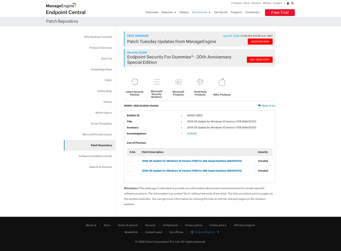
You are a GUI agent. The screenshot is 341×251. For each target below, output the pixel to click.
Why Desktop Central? (98, 36)
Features (167, 12)
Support (236, 12)
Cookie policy (218, 225)
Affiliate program (244, 225)
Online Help (104, 91)
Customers (252, 12)
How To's (106, 58)
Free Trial (280, 12)
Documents (199, 12)
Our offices (176, 232)
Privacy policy (193, 225)
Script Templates (101, 123)
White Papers (103, 112)
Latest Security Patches (135, 93)
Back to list (268, 105)
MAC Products (222, 94)
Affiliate (267, 3)
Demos (184, 12)
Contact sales (153, 232)
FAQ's (108, 80)
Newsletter (131, 232)
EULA (107, 225)
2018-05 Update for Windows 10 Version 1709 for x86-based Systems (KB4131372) (192, 170)
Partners (256, 3)
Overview (152, 12)
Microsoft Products (178, 93)
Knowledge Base (101, 69)
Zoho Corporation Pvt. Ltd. (162, 241)
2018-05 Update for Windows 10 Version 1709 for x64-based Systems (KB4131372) (192, 161)
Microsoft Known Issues (97, 134)
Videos (107, 101)
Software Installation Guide (95, 156)
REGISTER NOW (260, 41)
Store (246, 3)
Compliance (170, 225)
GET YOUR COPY (259, 59)
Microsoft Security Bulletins (156, 94)
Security (150, 225)
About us (91, 225)
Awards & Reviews (100, 166)
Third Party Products (200, 93)
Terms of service (128, 225)
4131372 (192, 133)
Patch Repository (101, 145)
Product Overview (100, 47)
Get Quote (221, 12)
